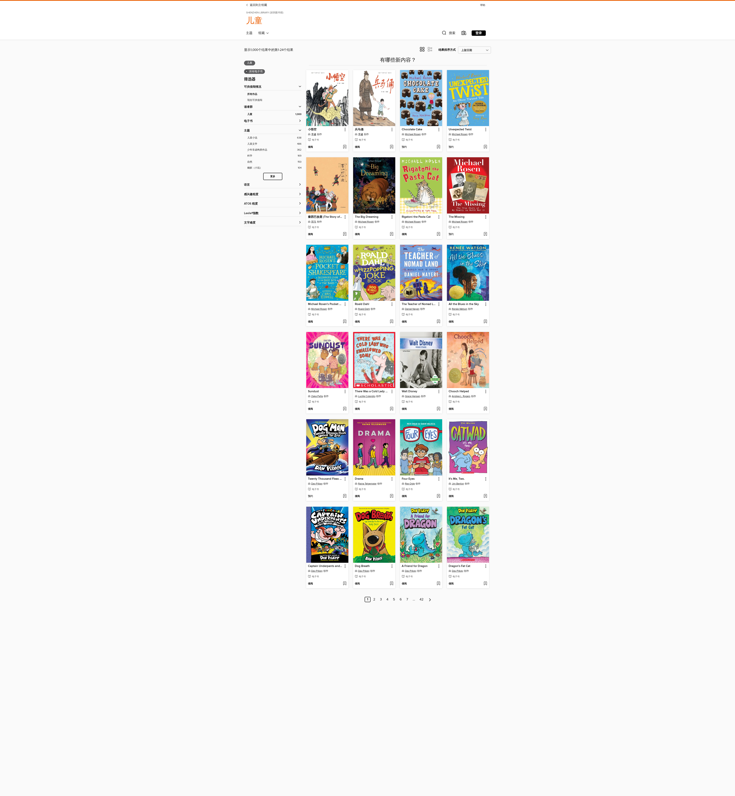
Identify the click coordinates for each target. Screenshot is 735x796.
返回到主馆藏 (258, 5)
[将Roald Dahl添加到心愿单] (391, 321)
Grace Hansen (412, 396)
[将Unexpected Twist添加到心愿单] (485, 147)
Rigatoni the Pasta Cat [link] (416, 217)
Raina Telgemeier (367, 483)
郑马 (313, 221)
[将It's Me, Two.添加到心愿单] (485, 496)
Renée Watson (459, 309)
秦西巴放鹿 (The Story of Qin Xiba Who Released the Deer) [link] (325, 217)
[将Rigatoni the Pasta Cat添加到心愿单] (438, 234)
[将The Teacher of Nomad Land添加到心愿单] (438, 321)
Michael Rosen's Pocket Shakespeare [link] (325, 304)
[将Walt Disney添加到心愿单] (438, 409)
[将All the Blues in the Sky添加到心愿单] (485, 321)
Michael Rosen (413, 134)
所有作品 (252, 94)
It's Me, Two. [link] (457, 479)
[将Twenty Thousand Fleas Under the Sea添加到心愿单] (344, 496)
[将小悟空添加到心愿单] (344, 147)
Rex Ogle (410, 483)
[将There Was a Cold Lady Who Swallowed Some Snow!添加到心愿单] (391, 409)
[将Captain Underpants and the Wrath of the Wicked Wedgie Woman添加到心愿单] (344, 583)
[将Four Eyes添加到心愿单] (438, 496)
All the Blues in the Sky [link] (464, 304)
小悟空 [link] (312, 129)
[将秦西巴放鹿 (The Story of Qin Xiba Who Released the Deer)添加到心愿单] (344, 234)
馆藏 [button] (262, 33)
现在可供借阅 (254, 100)
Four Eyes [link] (408, 479)
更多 (272, 176)
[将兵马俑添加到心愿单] (391, 147)
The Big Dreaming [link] (366, 217)
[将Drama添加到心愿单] (391, 496)
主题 (249, 33)
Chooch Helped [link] (459, 391)
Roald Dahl (364, 309)
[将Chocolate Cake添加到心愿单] (438, 147)
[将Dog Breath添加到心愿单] (391, 583)
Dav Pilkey (317, 483)
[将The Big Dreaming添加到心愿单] (391, 234)
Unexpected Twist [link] (460, 129)
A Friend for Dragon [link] (415, 566)
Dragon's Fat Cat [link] (459, 566)
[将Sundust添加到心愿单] (344, 409)
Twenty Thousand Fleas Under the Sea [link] (325, 479)
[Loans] (464, 34)
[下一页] (430, 599)
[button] (448, 34)
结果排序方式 (447, 50)
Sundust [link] (313, 391)
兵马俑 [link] (359, 129)
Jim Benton (458, 483)
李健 (313, 134)
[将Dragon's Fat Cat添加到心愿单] (485, 583)
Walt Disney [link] (409, 391)
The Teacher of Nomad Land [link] (419, 304)
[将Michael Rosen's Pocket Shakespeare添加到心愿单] (344, 321)
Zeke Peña (317, 396)
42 (422, 599)
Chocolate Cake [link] (412, 129)
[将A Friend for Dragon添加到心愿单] (438, 583)
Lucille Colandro (366, 396)
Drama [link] (359, 479)
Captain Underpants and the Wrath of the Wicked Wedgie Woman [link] (325, 566)
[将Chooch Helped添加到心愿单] (485, 409)
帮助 (482, 5)
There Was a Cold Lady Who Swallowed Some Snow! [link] (372, 391)
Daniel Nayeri (412, 309)
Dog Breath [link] (362, 566)
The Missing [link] (457, 217)
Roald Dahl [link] (362, 304)
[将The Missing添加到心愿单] (485, 234)
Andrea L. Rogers (461, 396)
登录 (478, 33)
